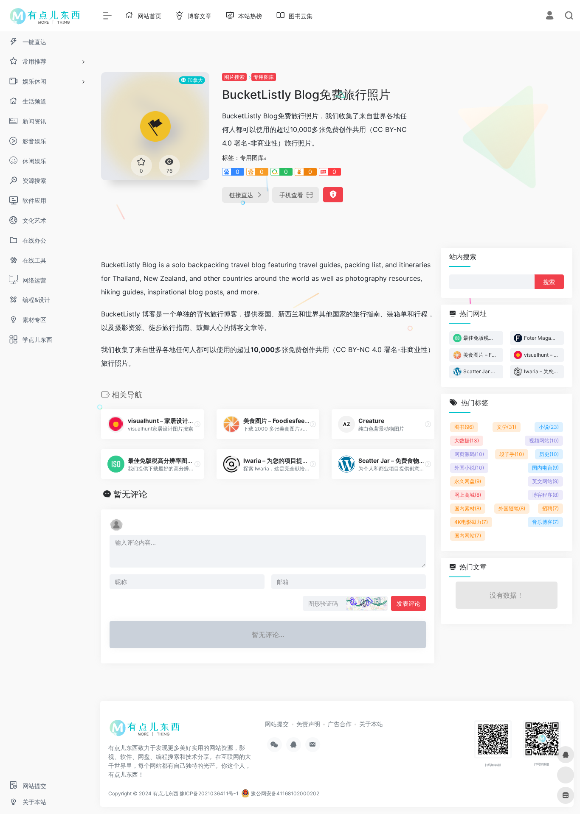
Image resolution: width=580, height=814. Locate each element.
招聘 (550, 508)
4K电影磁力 (471, 522)
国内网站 (467, 535)
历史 (549, 454)
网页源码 (469, 454)
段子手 (511, 454)
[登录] (549, 16)
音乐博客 (545, 522)
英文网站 (545, 481)
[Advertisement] (498, 131)
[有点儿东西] (146, 731)
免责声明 (308, 723)
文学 (506, 427)
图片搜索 (234, 77)
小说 (549, 427)
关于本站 (371, 723)
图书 (464, 427)
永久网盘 (467, 481)
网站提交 (277, 723)
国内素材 (467, 508)
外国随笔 (511, 508)
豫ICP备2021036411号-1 (209, 793)
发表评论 (408, 603)
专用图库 (263, 77)
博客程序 (545, 495)
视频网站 (544, 440)
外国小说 (469, 467)
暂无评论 (130, 494)
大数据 (466, 440)
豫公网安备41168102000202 (284, 793)
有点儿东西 (165, 793)
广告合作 (340, 723)
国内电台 (545, 467)
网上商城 (467, 495)
